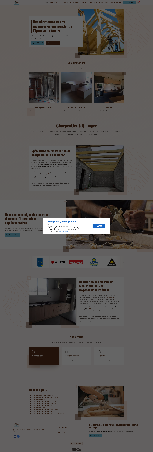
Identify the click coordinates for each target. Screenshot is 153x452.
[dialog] (76, 226)
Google (60, 231)
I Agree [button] (99, 226)
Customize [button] (86, 226)
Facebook (67, 231)
